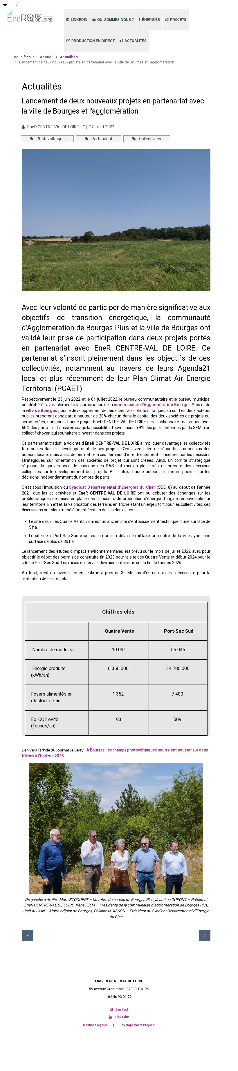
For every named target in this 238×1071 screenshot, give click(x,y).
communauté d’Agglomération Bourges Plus (157, 404)
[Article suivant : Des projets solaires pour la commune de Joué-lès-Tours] (204, 935)
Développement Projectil (137, 1025)
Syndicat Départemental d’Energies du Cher (112, 487)
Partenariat (101, 138)
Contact (121, 1010)
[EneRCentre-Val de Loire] (29, 17)
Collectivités (149, 138)
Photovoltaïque (50, 138)
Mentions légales (95, 1025)
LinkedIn (122, 1017)
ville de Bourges (42, 410)
